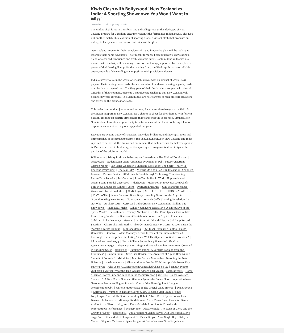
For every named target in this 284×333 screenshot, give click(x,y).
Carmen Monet (99, 165)
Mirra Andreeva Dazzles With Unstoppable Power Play (158, 262)
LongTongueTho (100, 296)
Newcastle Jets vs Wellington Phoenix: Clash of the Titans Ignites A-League (134, 283)
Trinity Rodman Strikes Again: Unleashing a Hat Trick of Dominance (147, 157)
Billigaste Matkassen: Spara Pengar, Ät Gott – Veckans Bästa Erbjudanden (143, 321)
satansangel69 (174, 270)
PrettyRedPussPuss (148, 186)
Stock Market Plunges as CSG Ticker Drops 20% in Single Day (140, 317)
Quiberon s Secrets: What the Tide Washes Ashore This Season (127, 270)
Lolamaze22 (109, 300)
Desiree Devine (112, 174)
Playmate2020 (125, 245)
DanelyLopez (184, 287)
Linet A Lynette (179, 266)
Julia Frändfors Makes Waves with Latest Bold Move (159, 312)
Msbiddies (123, 258)
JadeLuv (95, 220)
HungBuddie (106, 216)
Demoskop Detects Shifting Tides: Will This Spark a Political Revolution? (147, 237)
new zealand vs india (100, 24)
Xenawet (111, 233)
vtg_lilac (163, 275)
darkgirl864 (119, 312)
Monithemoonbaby (102, 287)
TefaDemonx (125, 178)
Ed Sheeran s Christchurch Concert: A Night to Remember (150, 216)
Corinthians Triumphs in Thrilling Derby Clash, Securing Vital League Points (137, 291)
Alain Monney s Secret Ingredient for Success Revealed (151, 233)
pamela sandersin (114, 262)
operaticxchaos (182, 279)
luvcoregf (96, 237)
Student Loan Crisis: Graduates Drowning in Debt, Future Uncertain (145, 161)
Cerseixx (128, 203)
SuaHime (96, 224)
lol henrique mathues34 (105, 241)
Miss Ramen (117, 212)
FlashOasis (139, 182)
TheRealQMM (126, 170)
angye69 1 (97, 317)
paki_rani (122, 304)
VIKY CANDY (100, 195)
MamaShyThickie (118, 207)
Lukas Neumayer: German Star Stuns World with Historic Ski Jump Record (146, 220)
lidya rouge (134, 199)
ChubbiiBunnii (115, 254)
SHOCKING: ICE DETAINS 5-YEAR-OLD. (168, 191)
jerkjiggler (121, 249)
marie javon (98, 266)
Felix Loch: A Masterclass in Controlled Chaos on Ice (138, 266)
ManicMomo (133, 308)
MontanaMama (132, 228)
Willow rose (98, 157)
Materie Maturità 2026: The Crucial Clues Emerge (145, 287)
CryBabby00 (135, 191)
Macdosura (97, 161)
